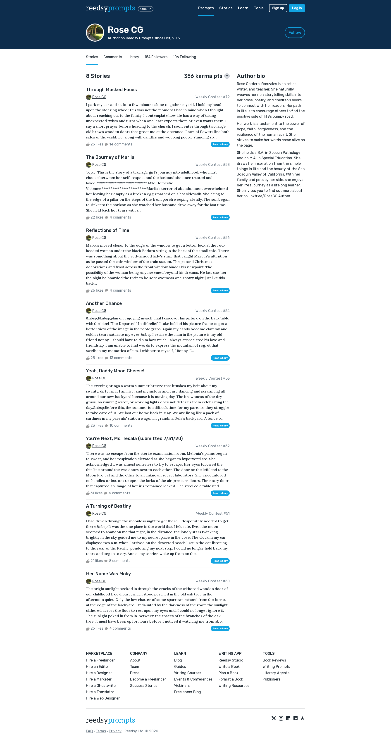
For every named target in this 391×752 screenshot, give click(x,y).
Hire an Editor (97, 666)
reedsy (110, 8)
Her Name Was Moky (108, 573)
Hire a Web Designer (103, 698)
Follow (294, 32)
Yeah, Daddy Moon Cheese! (115, 371)
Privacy (115, 731)
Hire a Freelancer (100, 660)
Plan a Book (228, 673)
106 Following (184, 57)
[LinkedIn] (288, 718)
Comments (112, 57)
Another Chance (104, 303)
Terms (101, 731)
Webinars (182, 685)
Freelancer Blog (187, 692)
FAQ (89, 731)
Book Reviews (274, 660)
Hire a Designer (99, 673)
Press (134, 673)
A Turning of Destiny (108, 506)
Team (134, 666)
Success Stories (143, 685)
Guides (180, 666)
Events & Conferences (193, 679)
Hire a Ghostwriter (101, 685)
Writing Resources (234, 685)
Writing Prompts (276, 666)
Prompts (206, 8)
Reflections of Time (107, 230)
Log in (297, 8)
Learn (243, 8)
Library (133, 57)
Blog (178, 660)
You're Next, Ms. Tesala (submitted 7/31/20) (134, 438)
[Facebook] (295, 718)
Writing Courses (187, 673)
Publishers (271, 679)
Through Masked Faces (111, 89)
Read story (220, 144)
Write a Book (229, 666)
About (135, 660)
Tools (259, 8)
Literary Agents (276, 673)
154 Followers (156, 57)
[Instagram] (281, 718)
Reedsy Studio (231, 660)
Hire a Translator (100, 692)
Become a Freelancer (148, 679)
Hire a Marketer (99, 679)
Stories (226, 8)
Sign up (278, 8)
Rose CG (99, 97)
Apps (143, 8)
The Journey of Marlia (110, 157)
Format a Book (231, 679)
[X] (274, 718)
